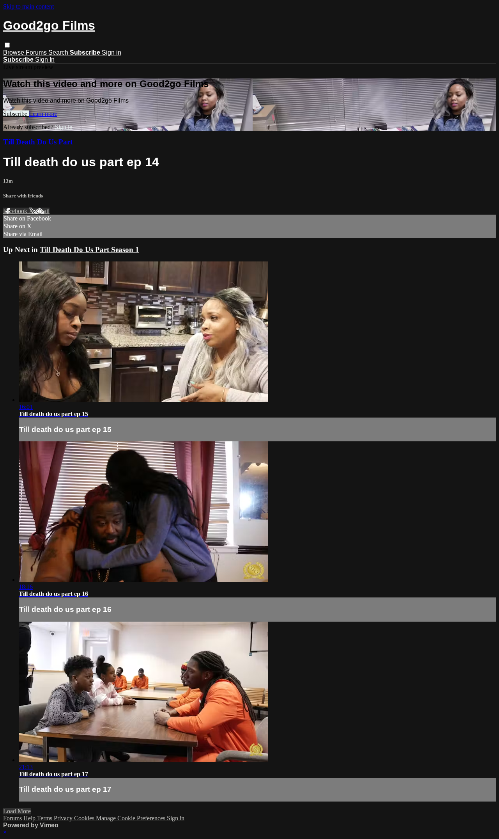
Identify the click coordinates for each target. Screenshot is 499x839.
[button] (7, 45)
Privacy (64, 818)
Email (42, 211)
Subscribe (16, 113)
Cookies (85, 818)
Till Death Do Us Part (38, 142)
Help (30, 818)
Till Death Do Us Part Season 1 (89, 249)
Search (59, 52)
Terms (45, 818)
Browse (14, 52)
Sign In (45, 59)
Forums (37, 52)
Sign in (111, 52)
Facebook (16, 211)
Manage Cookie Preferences (131, 818)
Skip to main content (28, 6)
